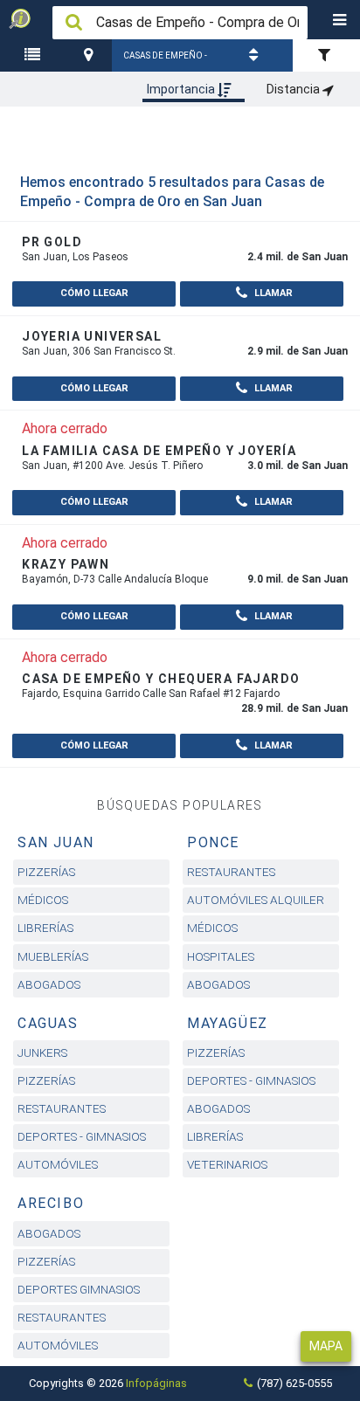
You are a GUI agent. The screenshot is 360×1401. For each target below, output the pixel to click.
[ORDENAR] (256, 55)
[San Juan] (90, 55)
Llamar (272, 293)
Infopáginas (156, 1383)
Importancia (182, 89)
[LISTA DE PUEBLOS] (34, 55)
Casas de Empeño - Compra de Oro (165, 61)
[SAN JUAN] (90, 55)
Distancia (294, 89)
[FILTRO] (326, 55)
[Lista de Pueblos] (34, 55)
